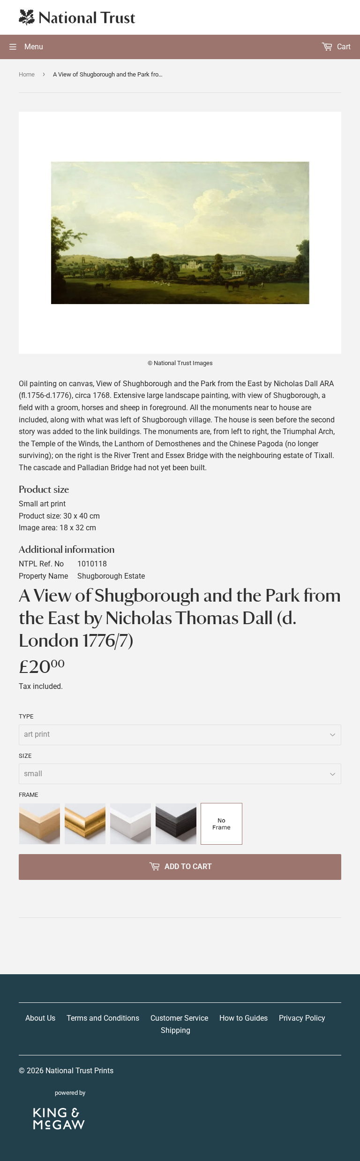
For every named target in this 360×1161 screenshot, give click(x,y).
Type (26, 716)
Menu (32, 46)
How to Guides (243, 1018)
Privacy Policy (302, 1018)
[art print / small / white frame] (130, 824)
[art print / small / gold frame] (85, 824)
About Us (40, 1018)
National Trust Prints (79, 1070)
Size (25, 755)
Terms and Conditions (103, 1018)
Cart (343, 46)
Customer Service (179, 1018)
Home (27, 74)
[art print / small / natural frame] (39, 824)
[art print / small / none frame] (221, 824)
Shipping (175, 1030)
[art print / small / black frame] (176, 824)
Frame (28, 794)
